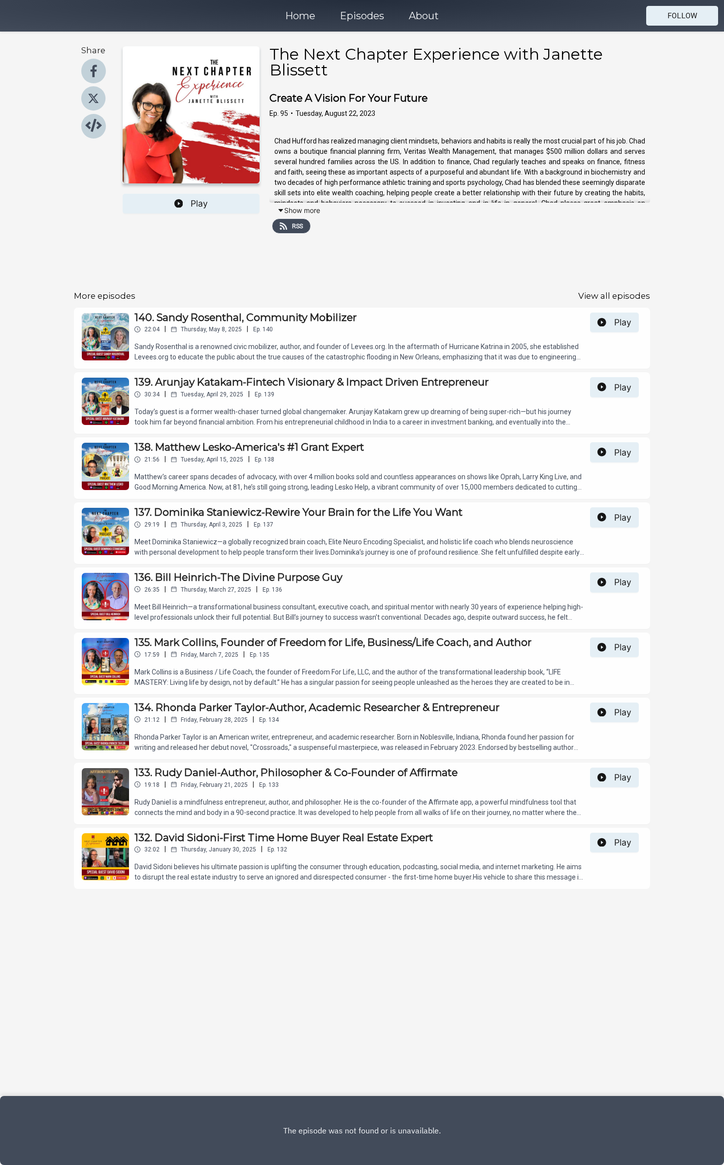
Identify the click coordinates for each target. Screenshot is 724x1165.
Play (199, 203)
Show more (302, 210)
